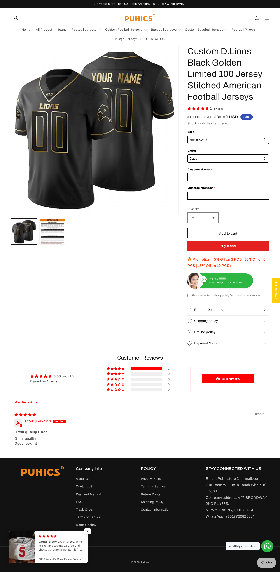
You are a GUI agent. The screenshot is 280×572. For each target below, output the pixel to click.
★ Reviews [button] (276, 290)
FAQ (79, 502)
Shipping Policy (152, 502)
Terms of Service (88, 517)
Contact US (84, 486)
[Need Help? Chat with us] (267, 546)
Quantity (193, 208)
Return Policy (151, 494)
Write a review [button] (228, 379)
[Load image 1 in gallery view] (24, 232)
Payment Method (88, 494)
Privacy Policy (151, 478)
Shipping (193, 123)
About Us (83, 478)
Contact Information (155, 509)
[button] (16, 18)
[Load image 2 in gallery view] (52, 232)
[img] (25, 415)
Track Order (85, 509)
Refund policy (86, 525)
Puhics (145, 562)
